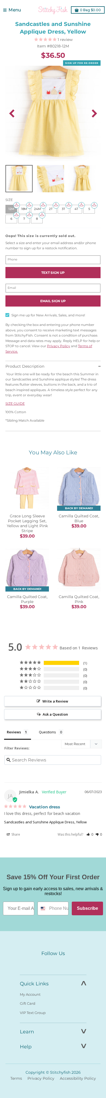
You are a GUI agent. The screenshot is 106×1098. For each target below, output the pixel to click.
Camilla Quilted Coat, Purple (27, 599)
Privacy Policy (58, 346)
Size (9, 200)
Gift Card (27, 1003)
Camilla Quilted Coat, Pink (79, 599)
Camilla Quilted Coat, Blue (79, 518)
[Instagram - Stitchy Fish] (53, 963)
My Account (30, 994)
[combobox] (42, 908)
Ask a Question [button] (55, 714)
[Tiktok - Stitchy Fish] (64, 963)
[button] (90, 834)
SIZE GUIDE (15, 403)
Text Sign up (53, 273)
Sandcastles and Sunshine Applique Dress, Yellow (45, 822)
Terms (16, 1078)
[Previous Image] (11, 113)
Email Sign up (53, 301)
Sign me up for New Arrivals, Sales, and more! (48, 315)
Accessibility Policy (78, 1078)
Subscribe (87, 908)
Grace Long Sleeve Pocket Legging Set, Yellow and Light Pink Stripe (27, 523)
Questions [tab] (47, 732)
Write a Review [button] (55, 701)
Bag (90, 10)
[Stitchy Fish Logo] (53, 10)
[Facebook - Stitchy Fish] (42, 963)
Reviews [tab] (14, 732)
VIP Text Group (33, 1012)
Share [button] (15, 834)
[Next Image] (94, 113)
